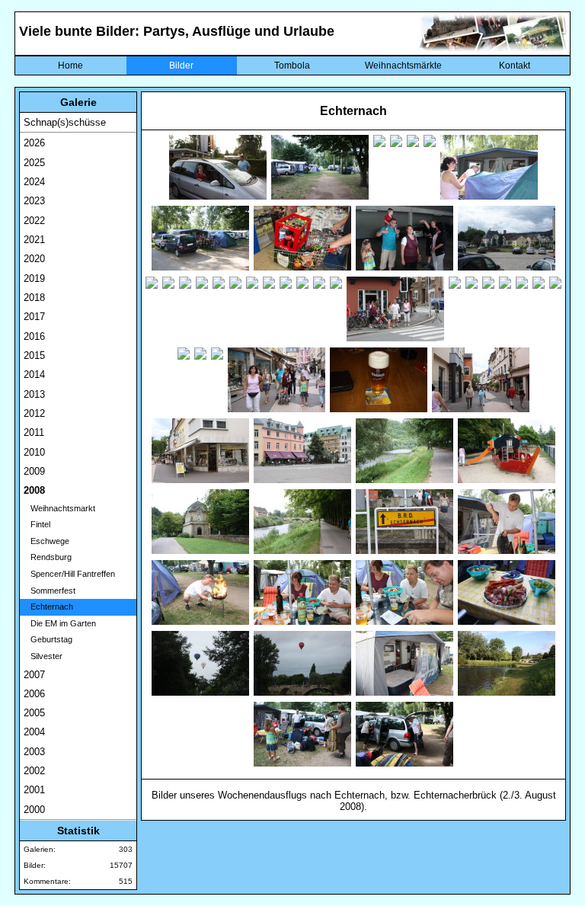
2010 (34, 452)
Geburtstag (48, 639)
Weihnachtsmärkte (403, 65)
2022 (34, 220)
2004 (34, 732)
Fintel (37, 524)
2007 (34, 674)
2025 (34, 162)
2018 (34, 297)
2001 (34, 790)
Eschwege (46, 541)
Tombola (292, 65)
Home (70, 65)
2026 (34, 143)
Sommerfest (49, 590)
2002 (34, 770)
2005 (34, 713)
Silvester (43, 656)
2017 (34, 316)
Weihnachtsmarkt (59, 508)
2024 (34, 181)
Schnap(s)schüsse (65, 122)
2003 (34, 751)
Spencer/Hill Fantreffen (69, 573)
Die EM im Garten (60, 623)
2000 (34, 809)
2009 (34, 471)
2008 (34, 490)
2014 (34, 374)
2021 (34, 239)
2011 (34, 432)
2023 (34, 200)
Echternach (48, 606)
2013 (34, 394)
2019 (34, 278)
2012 (34, 413)
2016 (34, 336)
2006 (34, 694)
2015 (34, 355)
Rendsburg (48, 557)
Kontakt (514, 65)
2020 (34, 258)
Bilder (181, 65)
